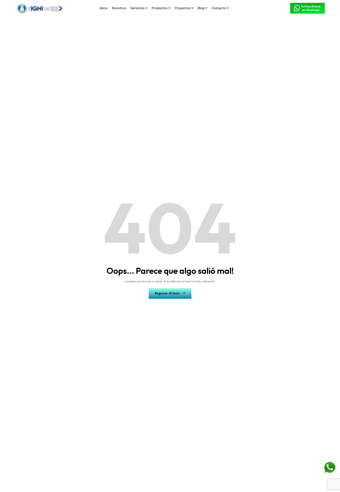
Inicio (103, 8)
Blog (201, 8)
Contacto (219, 8)
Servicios (137, 8)
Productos (160, 8)
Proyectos (183, 8)
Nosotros (119, 8)
